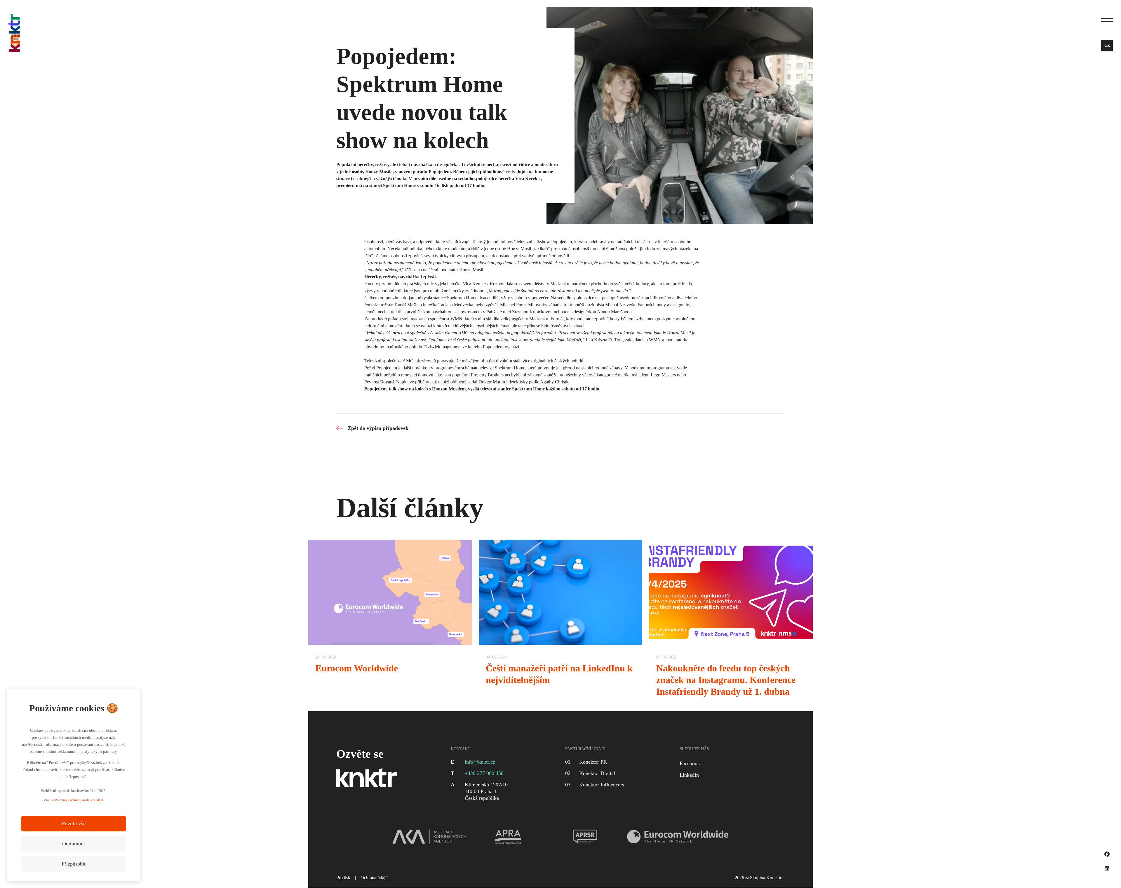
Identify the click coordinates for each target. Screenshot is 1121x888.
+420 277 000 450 (484, 773)
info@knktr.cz (480, 762)
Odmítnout (73, 844)
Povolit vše (74, 823)
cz (1107, 45)
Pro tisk (343, 877)
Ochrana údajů (374, 877)
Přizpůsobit (74, 864)
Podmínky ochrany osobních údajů (79, 800)
